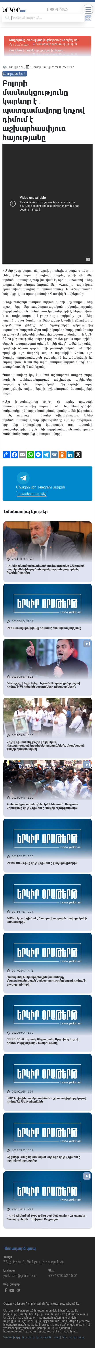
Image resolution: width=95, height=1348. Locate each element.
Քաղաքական (68, 44)
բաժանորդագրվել (32, 494)
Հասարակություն (47, 44)
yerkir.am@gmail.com (20, 1276)
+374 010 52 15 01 (63, 1276)
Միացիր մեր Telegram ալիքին (40, 487)
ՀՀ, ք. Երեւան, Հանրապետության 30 (33, 1262)
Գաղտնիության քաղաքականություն (27, 1337)
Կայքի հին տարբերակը (69, 1337)
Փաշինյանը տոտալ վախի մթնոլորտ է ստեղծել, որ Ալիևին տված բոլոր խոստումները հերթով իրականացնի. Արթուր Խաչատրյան (43, 40)
